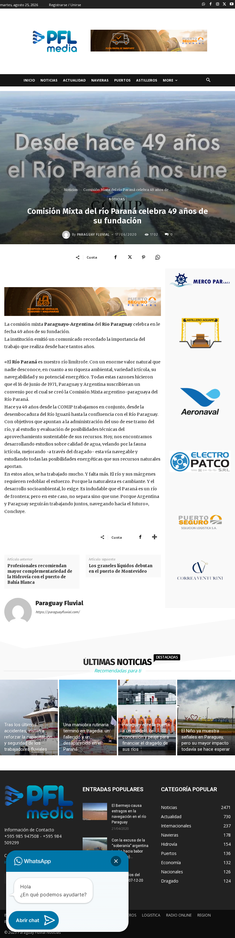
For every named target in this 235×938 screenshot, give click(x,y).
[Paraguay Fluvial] (67, 235)
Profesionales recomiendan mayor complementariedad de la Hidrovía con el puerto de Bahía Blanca (39, 574)
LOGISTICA (151, 915)
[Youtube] (231, 4)
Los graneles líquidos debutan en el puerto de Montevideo (120, 568)
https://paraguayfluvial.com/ (57, 612)
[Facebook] (210, 4)
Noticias (71, 190)
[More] (154, 537)
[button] (208, 80)
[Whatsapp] (203, 4)
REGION (204, 915)
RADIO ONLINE (179, 915)
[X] (129, 257)
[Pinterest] (143, 257)
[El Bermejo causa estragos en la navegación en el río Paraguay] (95, 811)
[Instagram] (217, 4)
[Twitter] (224, 4)
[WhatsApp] (157, 257)
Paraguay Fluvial (93, 235)
